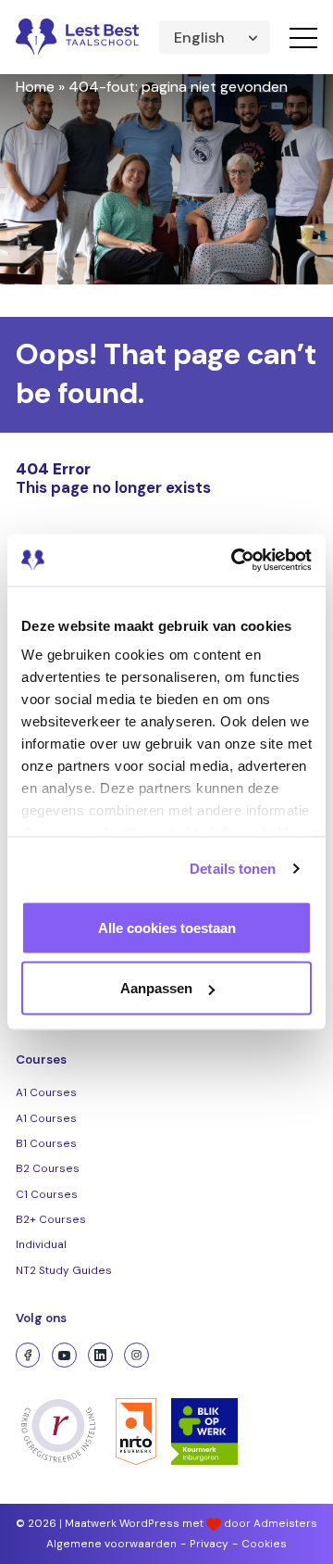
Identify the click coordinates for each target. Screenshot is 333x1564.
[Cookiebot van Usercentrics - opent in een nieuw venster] (235, 561)
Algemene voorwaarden (111, 1543)
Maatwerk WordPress (122, 1523)
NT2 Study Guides (64, 1270)
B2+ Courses (51, 1219)
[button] (214, 37)
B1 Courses (46, 1143)
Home (35, 86)
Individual (41, 1244)
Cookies (264, 1543)
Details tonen (233, 869)
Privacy (209, 1543)
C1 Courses (47, 1194)
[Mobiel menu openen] (303, 37)
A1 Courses (46, 1092)
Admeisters (285, 1523)
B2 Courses (48, 1168)
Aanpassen (156, 988)
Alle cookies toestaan (167, 927)
